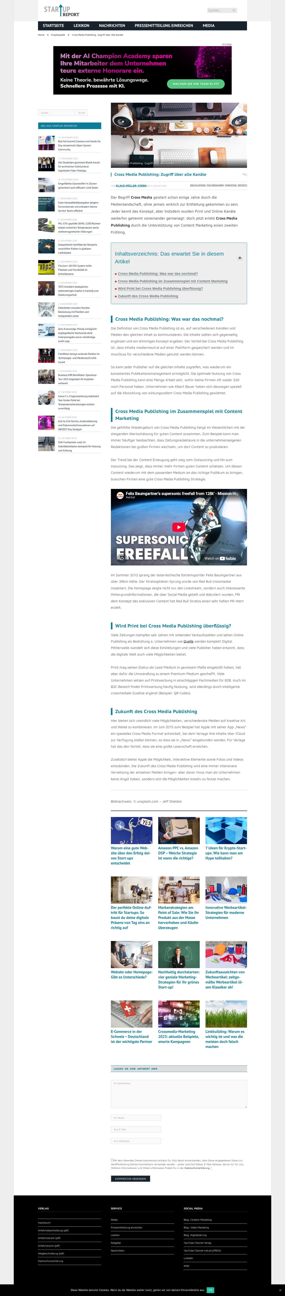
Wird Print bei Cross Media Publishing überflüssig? (160, 288)
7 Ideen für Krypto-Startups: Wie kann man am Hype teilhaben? (226, 853)
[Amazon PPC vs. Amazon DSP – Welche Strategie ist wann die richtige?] (179, 830)
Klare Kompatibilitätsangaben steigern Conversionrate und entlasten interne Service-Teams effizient (78, 206)
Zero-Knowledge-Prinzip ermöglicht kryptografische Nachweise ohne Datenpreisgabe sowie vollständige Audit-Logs (77, 335)
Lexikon (81, 25)
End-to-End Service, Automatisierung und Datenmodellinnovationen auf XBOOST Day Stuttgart (77, 425)
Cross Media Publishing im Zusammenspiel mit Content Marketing (173, 281)
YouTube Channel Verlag (197, 1242)
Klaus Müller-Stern (131, 185)
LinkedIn (188, 1258)
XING (186, 1265)
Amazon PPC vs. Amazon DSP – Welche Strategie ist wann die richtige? (178, 853)
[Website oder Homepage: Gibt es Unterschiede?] (131, 954)
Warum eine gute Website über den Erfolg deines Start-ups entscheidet (131, 855)
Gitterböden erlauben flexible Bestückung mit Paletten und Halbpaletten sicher (74, 312)
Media (209, 25)
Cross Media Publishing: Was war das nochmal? (158, 274)
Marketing (231, 185)
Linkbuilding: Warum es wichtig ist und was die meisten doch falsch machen (225, 1039)
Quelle (188, 641)
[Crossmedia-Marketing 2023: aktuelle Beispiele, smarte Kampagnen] (179, 1014)
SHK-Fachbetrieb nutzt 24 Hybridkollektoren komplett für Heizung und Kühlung (79, 446)
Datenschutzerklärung (197, 1167)
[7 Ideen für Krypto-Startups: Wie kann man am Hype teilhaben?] (226, 830)
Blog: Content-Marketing (198, 1219)
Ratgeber (116, 1242)
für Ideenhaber (215, 185)
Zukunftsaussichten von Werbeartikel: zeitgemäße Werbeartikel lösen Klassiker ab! (225, 979)
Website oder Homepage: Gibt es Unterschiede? (131, 974)
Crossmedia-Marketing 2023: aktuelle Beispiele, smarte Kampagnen (178, 1036)
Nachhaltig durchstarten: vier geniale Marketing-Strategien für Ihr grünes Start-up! (179, 979)
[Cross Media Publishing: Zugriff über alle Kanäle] (179, 136)
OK (210, 1290)
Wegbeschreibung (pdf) (51, 1253)
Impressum (44, 1222)
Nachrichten (112, 25)
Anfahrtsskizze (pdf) (49, 1237)
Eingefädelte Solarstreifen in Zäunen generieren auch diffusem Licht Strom (78, 185)
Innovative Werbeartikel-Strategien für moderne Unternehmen (226, 912)
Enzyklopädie (198, 185)
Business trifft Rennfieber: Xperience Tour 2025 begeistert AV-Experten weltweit (77, 379)
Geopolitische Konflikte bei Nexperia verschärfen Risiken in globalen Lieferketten (77, 248)
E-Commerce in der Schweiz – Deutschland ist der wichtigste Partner (131, 1036)
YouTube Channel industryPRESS (202, 1250)
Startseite (53, 25)
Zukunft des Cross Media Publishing (148, 296)
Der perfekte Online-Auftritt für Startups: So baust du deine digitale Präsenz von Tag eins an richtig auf (131, 917)
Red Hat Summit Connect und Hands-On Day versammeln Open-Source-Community (79, 145)
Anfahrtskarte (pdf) (49, 1245)
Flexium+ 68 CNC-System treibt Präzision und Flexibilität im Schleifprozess (75, 270)
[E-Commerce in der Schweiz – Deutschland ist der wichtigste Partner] (131, 1014)
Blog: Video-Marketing (196, 1227)
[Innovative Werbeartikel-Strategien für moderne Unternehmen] (226, 890)
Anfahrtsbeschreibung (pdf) (53, 1230)
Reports (242, 185)
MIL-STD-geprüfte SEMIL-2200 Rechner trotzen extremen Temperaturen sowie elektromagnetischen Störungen (79, 227)
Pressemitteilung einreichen (164, 25)
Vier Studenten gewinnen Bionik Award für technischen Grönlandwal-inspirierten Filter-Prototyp (79, 166)
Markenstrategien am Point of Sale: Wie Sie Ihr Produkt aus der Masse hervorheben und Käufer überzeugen (178, 917)
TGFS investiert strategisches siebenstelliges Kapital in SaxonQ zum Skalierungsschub (78, 290)
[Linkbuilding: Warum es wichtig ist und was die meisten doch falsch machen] (226, 1014)
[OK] (280, 1290)
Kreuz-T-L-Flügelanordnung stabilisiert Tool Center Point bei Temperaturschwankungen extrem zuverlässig (78, 402)
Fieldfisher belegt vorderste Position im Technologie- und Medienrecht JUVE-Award (79, 358)
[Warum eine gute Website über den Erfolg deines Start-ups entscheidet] (131, 830)
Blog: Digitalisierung (195, 1235)
